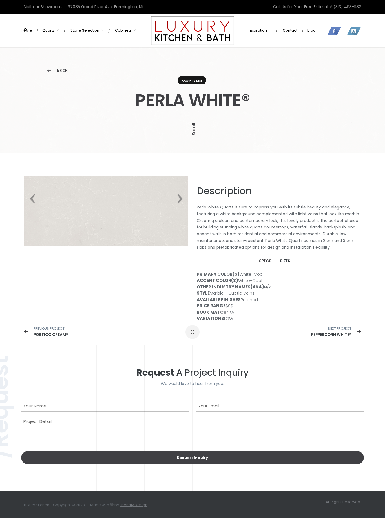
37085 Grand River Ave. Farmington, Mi (105, 7)
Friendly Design (133, 505)
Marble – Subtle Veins (232, 293)
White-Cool (252, 274)
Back (61, 70)
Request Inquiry (192, 457)
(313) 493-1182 (347, 7)
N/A (268, 287)
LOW (228, 318)
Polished (249, 299)
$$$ (229, 306)
